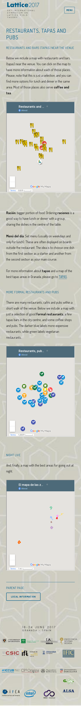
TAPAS (63, 277)
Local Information (23, 596)
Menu (69, 10)
